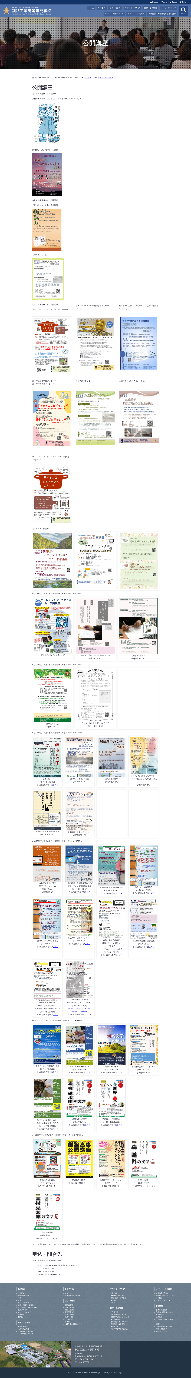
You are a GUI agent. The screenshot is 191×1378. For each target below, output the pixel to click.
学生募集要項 (22, 1326)
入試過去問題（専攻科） (26, 1333)
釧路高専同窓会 (161, 1329)
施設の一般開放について (164, 1312)
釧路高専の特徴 (23, 1295)
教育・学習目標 (23, 1302)
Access (164, 2)
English (184, 2)
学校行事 (114, 1293)
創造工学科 (69, 1305)
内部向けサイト (161, 1331)
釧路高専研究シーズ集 (118, 1314)
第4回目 (75, 1011)
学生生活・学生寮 (117, 1289)
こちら (55, 785)
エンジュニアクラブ (163, 1300)
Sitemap (155, 2)
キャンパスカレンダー (114, 14)
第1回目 (71, 1008)
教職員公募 (160, 1314)
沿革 (19, 1298)
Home (91, 8)
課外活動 (114, 1300)
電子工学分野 (69, 1314)
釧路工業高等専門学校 (29, 10)
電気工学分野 (69, 1312)
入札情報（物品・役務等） (165, 1319)
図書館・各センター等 (164, 1326)
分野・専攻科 (115, 8)
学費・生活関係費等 (118, 1295)
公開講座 (87, 78)
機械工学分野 (69, 1310)
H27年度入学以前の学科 (73, 1324)
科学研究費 (114, 1312)
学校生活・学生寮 (132, 8)
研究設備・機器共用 (118, 1324)
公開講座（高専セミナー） (165, 1293)
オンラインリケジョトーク (74, 1293)
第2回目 (79, 1008)
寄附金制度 (114, 1326)
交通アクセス (22, 1310)
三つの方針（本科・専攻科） (28, 1307)
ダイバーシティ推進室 (73, 1295)
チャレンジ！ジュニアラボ (165, 1295)
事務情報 (159, 1306)
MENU (183, 13)
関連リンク (160, 1324)
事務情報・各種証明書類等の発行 (162, 14)
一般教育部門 (69, 1319)
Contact (174, 2)
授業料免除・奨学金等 (118, 1298)
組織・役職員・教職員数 (26, 1305)
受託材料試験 (115, 1319)
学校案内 (101, 8)
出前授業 (159, 1298)
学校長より (22, 1293)
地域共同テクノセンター (119, 1322)
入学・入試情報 (24, 1323)
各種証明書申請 (161, 1310)
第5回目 (83, 1011)
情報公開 (21, 1314)
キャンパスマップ (168, 8)
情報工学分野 (69, 1307)
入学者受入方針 (23, 1329)
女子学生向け (70, 1289)
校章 (19, 1300)
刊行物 (20, 1317)
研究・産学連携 (150, 8)
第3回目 (88, 1008)
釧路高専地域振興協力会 (119, 1329)
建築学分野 (69, 1317)
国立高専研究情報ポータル (120, 1317)
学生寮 (113, 1302)
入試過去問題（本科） (26, 1331)
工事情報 (159, 1317)
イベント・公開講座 (136, 14)
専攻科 (67, 1322)
